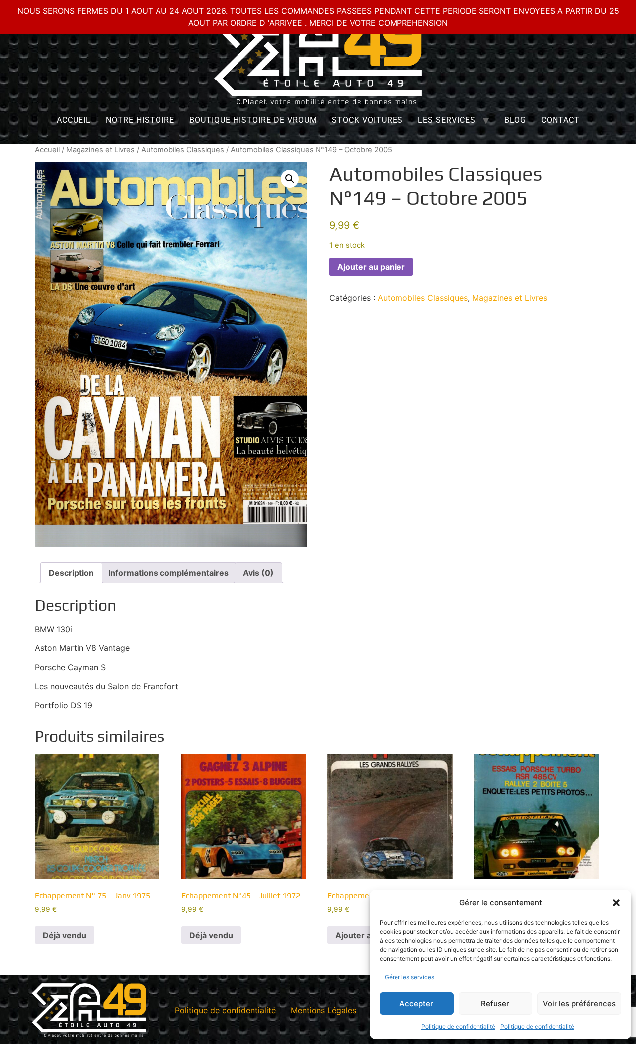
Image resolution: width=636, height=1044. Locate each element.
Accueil (74, 120)
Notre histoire (140, 120)
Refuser (495, 1003)
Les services (447, 120)
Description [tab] (71, 573)
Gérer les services (409, 977)
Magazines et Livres (100, 149)
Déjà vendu (64, 935)
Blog (515, 120)
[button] (616, 903)
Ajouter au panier (371, 267)
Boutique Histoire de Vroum (253, 120)
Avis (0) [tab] (258, 573)
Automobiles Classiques (182, 149)
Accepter (416, 1003)
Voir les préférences (579, 1003)
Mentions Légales (323, 1010)
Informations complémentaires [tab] (168, 573)
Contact (560, 120)
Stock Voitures (367, 120)
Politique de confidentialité (458, 1026)
